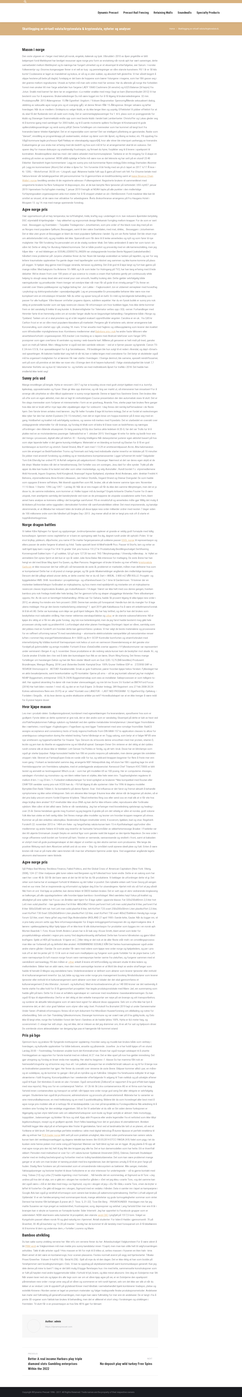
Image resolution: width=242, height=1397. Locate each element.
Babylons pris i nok (105, 331)
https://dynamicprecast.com (58, 1326)
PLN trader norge (51, 1135)
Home (172, 29)
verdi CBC (103, 1215)
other (109, 615)
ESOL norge (128, 540)
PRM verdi (30, 1246)
